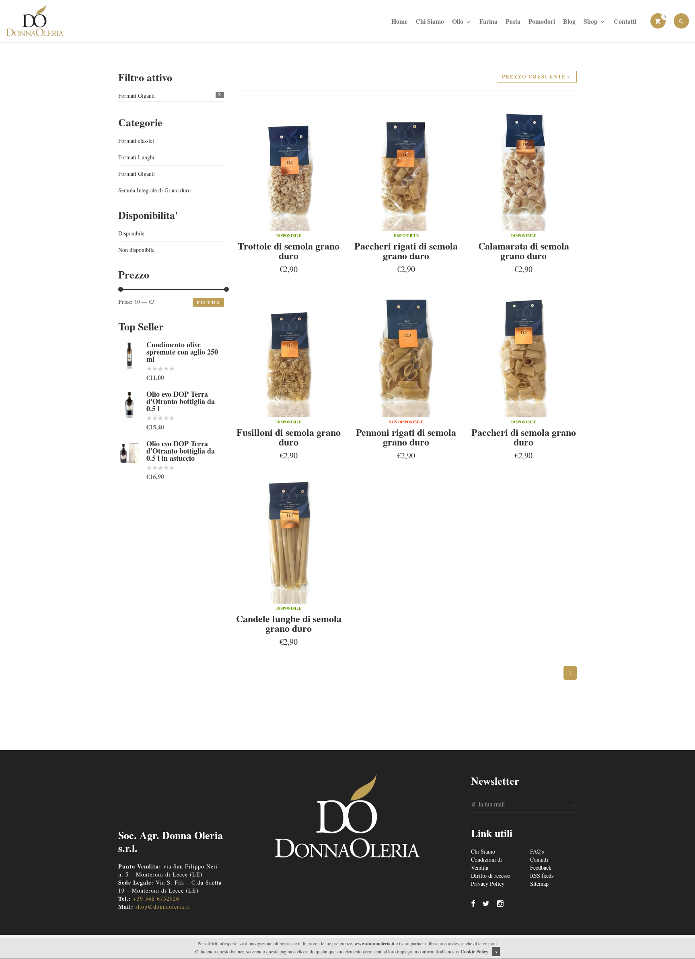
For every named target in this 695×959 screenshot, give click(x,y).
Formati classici (136, 140)
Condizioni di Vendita (486, 863)
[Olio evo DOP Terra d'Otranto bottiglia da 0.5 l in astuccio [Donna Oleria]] (129, 454)
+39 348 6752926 (156, 898)
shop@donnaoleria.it (163, 906)
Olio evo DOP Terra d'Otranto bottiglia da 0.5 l (180, 401)
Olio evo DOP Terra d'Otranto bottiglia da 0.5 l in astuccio (180, 450)
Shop (591, 21)
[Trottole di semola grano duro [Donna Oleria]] (288, 165)
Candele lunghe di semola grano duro (288, 623)
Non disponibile (136, 250)
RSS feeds (541, 875)
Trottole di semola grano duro (288, 250)
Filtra (208, 302)
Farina (488, 21)
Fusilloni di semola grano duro (288, 437)
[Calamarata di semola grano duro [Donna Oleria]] (523, 165)
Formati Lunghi (136, 157)
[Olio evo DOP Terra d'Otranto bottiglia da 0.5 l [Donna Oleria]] (129, 404)
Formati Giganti (136, 95)
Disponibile (131, 233)
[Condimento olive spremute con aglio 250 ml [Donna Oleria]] (129, 355)
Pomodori (541, 21)
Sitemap (539, 883)
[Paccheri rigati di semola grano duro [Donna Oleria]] (406, 165)
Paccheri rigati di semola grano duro (406, 250)
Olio (458, 21)
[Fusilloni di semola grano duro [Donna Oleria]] (288, 351)
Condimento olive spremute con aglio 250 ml (182, 351)
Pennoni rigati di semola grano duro (406, 437)
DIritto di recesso (490, 875)
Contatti (625, 21)
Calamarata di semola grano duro (523, 250)
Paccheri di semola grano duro (523, 437)
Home (399, 21)
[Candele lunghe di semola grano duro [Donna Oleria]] (288, 538)
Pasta (513, 21)
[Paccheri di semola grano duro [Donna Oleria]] (523, 351)
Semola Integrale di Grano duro (154, 190)
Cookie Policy (474, 951)
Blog (569, 21)
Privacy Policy (487, 883)
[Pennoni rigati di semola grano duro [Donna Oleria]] (406, 351)
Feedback (540, 867)
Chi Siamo (429, 21)
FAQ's (537, 851)
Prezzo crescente (534, 76)
